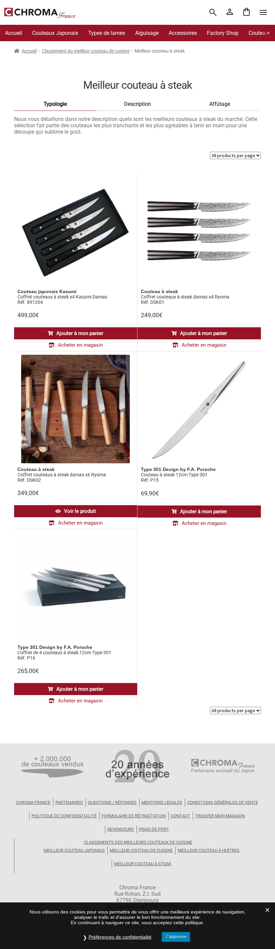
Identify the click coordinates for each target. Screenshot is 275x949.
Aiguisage (147, 33)
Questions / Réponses (112, 802)
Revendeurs (120, 829)
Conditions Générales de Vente (222, 802)
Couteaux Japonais (55, 33)
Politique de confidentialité (64, 815)
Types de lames (106, 33)
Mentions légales (162, 802)
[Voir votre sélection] (246, 12)
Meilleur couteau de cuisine (141, 850)
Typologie (55, 104)
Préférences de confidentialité (120, 937)
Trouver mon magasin (220, 815)
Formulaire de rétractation (134, 815)
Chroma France (33, 802)
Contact (180, 815)
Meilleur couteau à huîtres (208, 850)
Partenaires (69, 802)
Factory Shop (222, 33)
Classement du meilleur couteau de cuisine (85, 51)
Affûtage (219, 104)
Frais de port (154, 829)
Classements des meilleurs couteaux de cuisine (138, 842)
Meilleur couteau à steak (142, 863)
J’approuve (175, 936)
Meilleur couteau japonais (74, 850)
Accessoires (183, 33)
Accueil (13, 33)
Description (137, 104)
